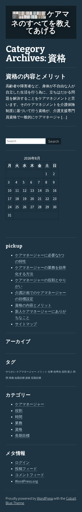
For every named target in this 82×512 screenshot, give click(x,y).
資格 (27, 377)
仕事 (50, 371)
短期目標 (20, 377)
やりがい (11, 371)
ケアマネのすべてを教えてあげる (41, 22)
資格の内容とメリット (36, 76)
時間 (18, 416)
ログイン (22, 462)
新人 (69, 371)
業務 (11, 377)
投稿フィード (26, 468)
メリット (42, 371)
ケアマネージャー (26, 371)
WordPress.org (26, 481)
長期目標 (36, 377)
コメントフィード (29, 474)
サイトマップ (26, 324)
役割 (64, 371)
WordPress (45, 498)
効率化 (57, 371)
